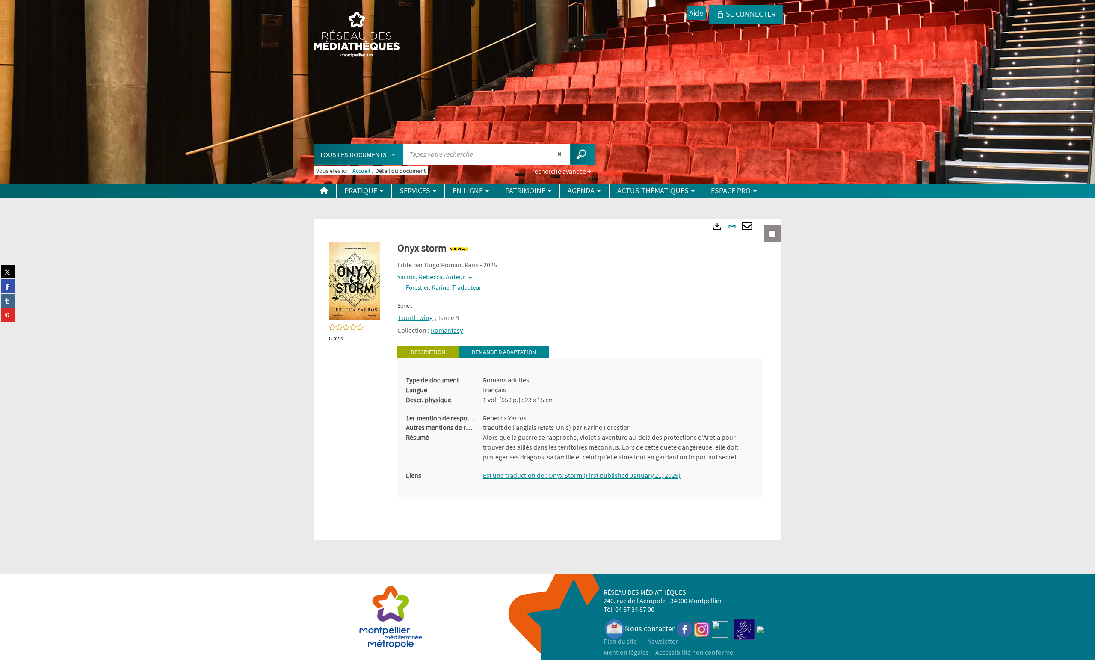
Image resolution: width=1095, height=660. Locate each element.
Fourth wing (415, 317)
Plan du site (620, 641)
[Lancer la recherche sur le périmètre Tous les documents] (582, 154)
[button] (354, 280)
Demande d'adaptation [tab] (504, 352)
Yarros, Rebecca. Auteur (431, 276)
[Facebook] (684, 628)
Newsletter (662, 641)
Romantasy (447, 330)
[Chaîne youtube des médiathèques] (720, 628)
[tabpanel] (580, 427)
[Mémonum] (760, 628)
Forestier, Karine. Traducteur (443, 287)
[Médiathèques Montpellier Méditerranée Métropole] (357, 35)
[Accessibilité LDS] (744, 628)
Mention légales (626, 652)
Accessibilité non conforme (694, 652)
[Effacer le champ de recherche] (560, 154)
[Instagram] (701, 628)
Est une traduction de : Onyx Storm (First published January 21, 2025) (582, 475)
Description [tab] (428, 352)
